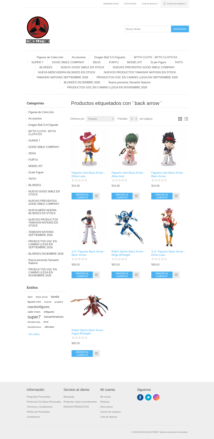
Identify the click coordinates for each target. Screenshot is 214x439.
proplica (59, 301)
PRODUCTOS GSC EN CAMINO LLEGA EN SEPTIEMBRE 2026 (137, 77)
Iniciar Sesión (130, 4)
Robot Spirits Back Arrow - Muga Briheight (128, 253)
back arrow (42, 296)
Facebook (140, 397)
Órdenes (105, 401)
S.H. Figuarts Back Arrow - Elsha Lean (168, 253)
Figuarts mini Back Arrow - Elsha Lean (88, 174)
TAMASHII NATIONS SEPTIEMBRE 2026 (62, 77)
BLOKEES (45, 67)
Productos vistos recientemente (80, 401)
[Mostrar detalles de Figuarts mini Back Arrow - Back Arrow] (169, 148)
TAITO (179, 62)
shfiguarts (49, 311)
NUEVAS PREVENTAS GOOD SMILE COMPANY (144, 67)
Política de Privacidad (38, 411)
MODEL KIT (134, 62)
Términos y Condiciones (39, 406)
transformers (34, 327)
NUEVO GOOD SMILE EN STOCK (82, 67)
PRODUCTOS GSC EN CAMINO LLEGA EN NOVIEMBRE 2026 (107, 87)
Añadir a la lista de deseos (96, 196)
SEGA (96, 62)
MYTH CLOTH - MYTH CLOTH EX (155, 57)
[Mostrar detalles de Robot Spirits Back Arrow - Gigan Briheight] (89, 306)
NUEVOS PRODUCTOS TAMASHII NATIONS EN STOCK (140, 72)
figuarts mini (34, 301)
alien (30, 296)
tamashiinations (54, 316)
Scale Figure (158, 62)
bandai (55, 296)
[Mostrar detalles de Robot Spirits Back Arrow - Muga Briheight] (129, 227)
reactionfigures (38, 307)
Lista (186, 118)
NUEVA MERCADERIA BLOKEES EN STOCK (66, 72)
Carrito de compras (110, 411)
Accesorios (79, 57)
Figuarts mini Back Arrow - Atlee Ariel (128, 174)
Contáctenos (33, 416)
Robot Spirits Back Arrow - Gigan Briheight (88, 332)
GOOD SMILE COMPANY (68, 62)
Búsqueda (180, 29)
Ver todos (34, 334)
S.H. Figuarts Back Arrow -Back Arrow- (88, 253)
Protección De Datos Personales (44, 401)
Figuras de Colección (50, 57)
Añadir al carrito (82, 196)
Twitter (148, 397)
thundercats (34, 322)
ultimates (49, 326)
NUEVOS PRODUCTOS (76, 406)
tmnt (45, 321)
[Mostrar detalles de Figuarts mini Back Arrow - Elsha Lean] (89, 148)
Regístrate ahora (111, 4)
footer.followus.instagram (156, 397)
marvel (47, 301)
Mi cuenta (105, 396)
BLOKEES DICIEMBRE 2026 (82, 82)
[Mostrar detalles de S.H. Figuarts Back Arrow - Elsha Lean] (169, 227)
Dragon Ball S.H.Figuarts (109, 57)
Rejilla (180, 118)
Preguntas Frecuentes (38, 396)
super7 (34, 317)
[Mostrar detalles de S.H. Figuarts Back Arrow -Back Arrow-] (89, 227)
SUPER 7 (37, 62)
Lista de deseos (108, 416)
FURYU (114, 62)
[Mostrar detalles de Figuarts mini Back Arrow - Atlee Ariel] (129, 148)
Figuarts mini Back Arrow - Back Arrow (168, 174)
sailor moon (34, 311)
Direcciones (106, 406)
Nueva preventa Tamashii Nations (129, 82)
